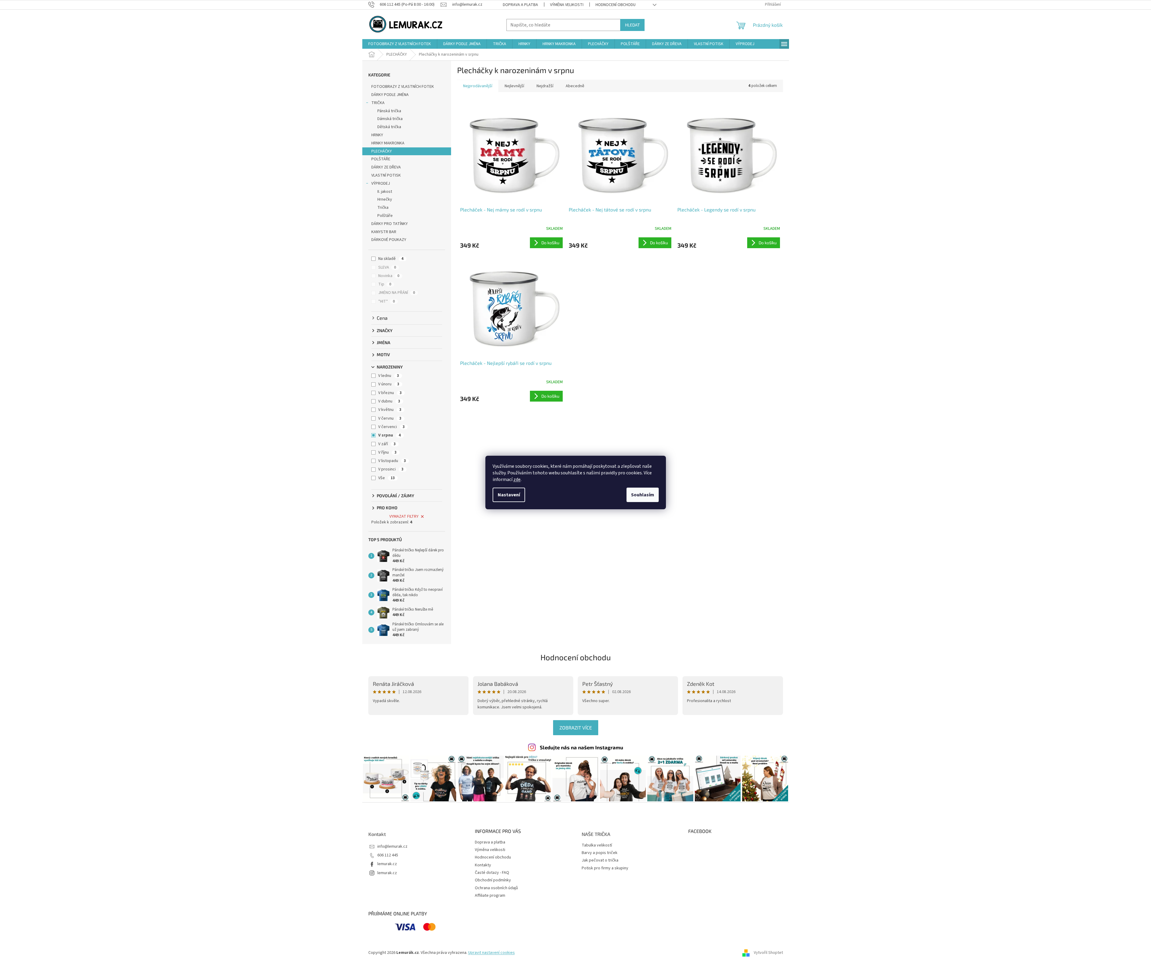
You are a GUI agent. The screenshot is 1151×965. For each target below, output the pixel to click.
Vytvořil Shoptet (768, 953)
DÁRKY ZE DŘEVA (386, 167)
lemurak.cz (387, 864)
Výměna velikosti (566, 5)
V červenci (391, 427)
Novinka (388, 276)
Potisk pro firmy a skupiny (605, 868)
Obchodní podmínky (493, 880)
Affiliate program (490, 896)
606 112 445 (387, 855)
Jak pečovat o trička (600, 860)
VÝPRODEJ (380, 183)
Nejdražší (545, 86)
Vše (386, 478)
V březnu (390, 393)
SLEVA (387, 267)
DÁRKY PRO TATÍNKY (389, 224)
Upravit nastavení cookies (491, 953)
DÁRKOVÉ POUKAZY (388, 240)
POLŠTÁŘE (380, 159)
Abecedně (575, 86)
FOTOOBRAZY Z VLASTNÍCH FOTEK (402, 87)
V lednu (388, 376)
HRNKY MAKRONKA (387, 143)
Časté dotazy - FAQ (492, 873)
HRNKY (377, 135)
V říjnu (387, 452)
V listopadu (392, 461)
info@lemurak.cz (392, 846)
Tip (384, 284)
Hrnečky (384, 199)
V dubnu (389, 401)
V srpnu (389, 435)
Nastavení (509, 495)
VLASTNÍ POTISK (386, 175)
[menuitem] (399, 44)
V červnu (389, 418)
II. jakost (384, 192)
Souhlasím (642, 495)
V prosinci (391, 469)
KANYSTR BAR (383, 232)
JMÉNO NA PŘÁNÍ (396, 293)
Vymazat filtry (404, 516)
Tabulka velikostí (597, 845)
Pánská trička (389, 111)
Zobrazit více (575, 727)
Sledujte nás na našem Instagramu (581, 747)
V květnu (389, 410)
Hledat (632, 24)
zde (517, 479)
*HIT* (386, 301)
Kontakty (483, 865)
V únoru (388, 384)
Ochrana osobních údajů (496, 888)
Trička (382, 208)
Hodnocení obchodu (616, 5)
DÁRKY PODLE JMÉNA (390, 95)
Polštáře (385, 216)
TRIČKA (378, 103)
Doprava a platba (520, 5)
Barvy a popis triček (599, 853)
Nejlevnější (514, 86)
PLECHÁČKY (381, 151)
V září (387, 444)
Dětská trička (389, 127)
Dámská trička (390, 119)
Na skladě (391, 259)
